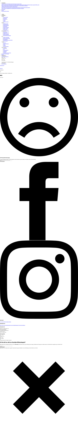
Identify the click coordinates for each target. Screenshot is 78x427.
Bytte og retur (11, 325)
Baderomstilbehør (25, 5)
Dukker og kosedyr (6, 7)
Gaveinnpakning (14, 8)
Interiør (3, 3)
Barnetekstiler (18, 7)
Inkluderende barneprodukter (25, 7)
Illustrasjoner (15, 3)
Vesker (14, 6)
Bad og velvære (4, 5)
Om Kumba (3, 9)
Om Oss (3, 56)
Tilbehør (3, 6)
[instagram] (39, 318)
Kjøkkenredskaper (27, 4)
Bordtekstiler (22, 4)
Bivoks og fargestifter (12, 7)
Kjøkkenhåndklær (17, 4)
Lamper (18, 3)
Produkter (3, 15)
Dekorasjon (11, 3)
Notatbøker (8, 8)
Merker (3, 10)
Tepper (20, 3)
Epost (1, 160)
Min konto (1, 325)
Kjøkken (3, 4)
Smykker (5, 6)
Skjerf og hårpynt (10, 6)
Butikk (10, 321)
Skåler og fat (37, 4)
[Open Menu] (0, 1)
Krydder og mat (6, 4)
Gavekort (7, 321)
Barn (2, 7)
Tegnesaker (19, 8)
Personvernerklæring (21, 325)
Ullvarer (16, 6)
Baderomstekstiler (9, 5)
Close (3, 14)
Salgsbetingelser (15, 325)
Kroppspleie (14, 5)
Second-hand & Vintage (5, 11)
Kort (11, 8)
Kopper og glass (32, 4)
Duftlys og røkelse (19, 5)
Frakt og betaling (6, 325)
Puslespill (22, 8)
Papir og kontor (4, 8)
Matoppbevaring (12, 4)
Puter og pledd (6, 3)
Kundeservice (6, 56)
